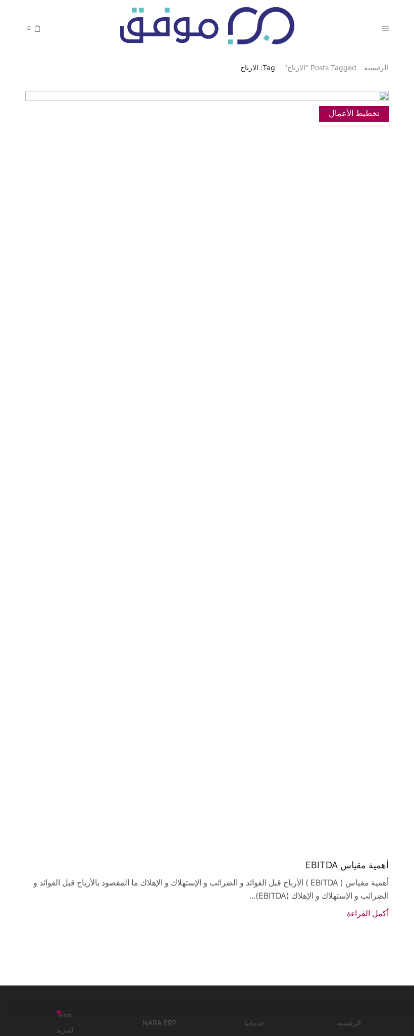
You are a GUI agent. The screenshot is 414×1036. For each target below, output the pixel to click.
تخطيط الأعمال (354, 113)
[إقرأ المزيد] (207, 468)
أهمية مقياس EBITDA (347, 864)
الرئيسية (376, 67)
